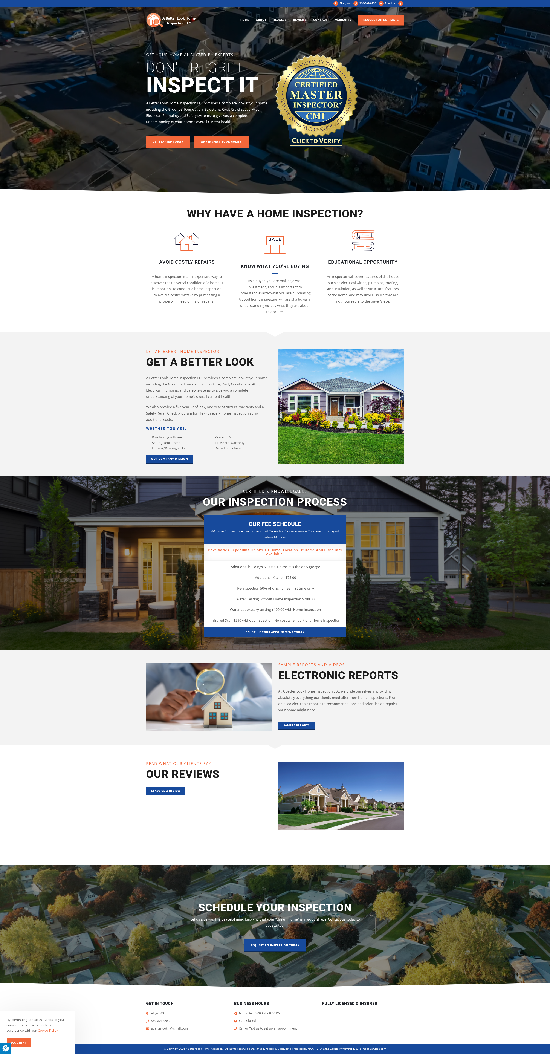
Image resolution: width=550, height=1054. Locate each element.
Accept (19, 1043)
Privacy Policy (347, 1049)
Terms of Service (368, 1049)
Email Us (390, 3)
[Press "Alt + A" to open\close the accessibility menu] (5, 1048)
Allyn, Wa (345, 3)
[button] (168, 142)
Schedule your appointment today (275, 632)
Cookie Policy (48, 1031)
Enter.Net (283, 1049)
